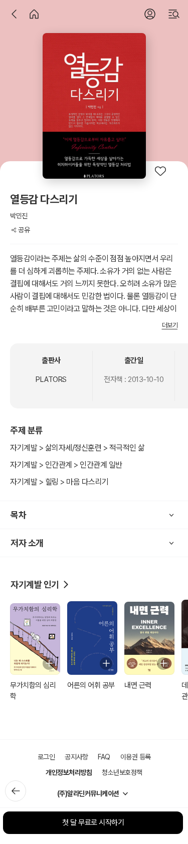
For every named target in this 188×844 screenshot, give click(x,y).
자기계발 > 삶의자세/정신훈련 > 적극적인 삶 (77, 448)
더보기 (170, 325)
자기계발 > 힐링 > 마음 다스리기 (59, 482)
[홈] (34, 14)
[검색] (174, 14)
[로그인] (150, 14)
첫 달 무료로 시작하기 (93, 822)
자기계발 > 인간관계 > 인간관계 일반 (66, 465)
